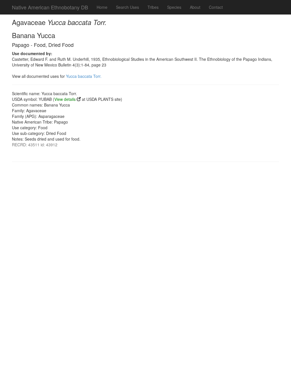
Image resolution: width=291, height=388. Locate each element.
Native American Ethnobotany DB (50, 7)
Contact (216, 7)
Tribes (153, 7)
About (195, 7)
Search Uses (127, 7)
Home (102, 7)
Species (174, 7)
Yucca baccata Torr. (83, 76)
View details (65, 99)
